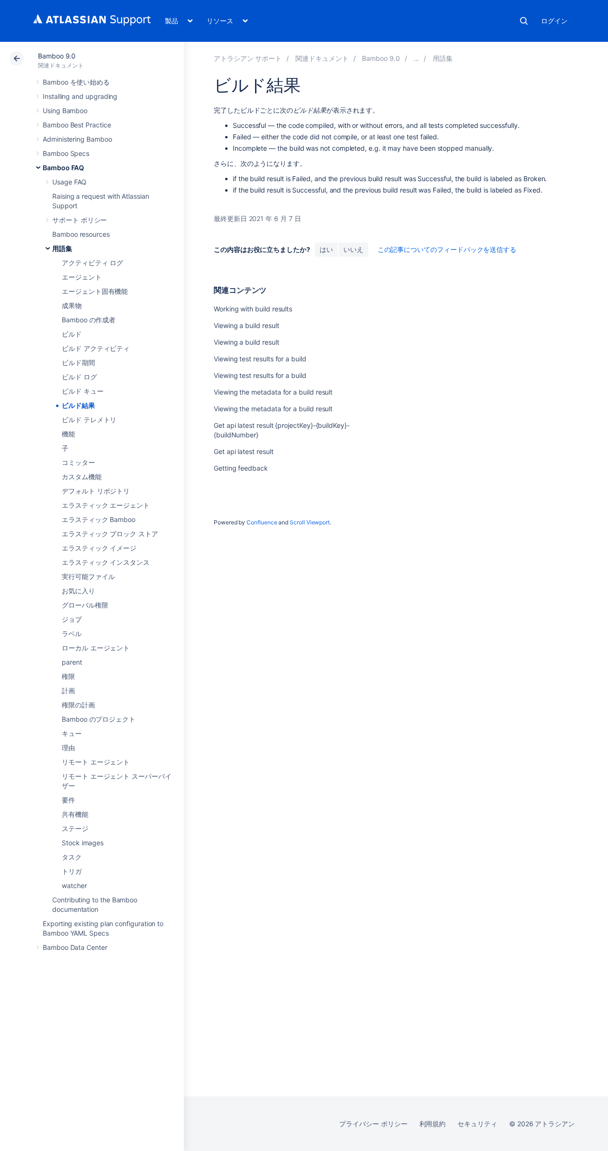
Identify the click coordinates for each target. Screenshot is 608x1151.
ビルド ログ (79, 377)
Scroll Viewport (310, 522)
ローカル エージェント (96, 648)
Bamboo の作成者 (88, 320)
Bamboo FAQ (63, 168)
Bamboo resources (81, 234)
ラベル (72, 633)
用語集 (62, 248)
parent (72, 662)
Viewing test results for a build (260, 359)
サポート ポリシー (79, 220)
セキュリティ (477, 1124)
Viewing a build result (246, 325)
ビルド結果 (78, 405)
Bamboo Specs (66, 153)
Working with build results (253, 309)
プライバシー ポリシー (373, 1124)
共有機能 (75, 814)
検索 (524, 21)
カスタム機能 (82, 477)
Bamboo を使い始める (76, 82)
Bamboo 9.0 (57, 56)
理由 (68, 748)
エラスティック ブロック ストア (110, 534)
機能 (68, 434)
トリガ (72, 871)
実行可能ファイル (88, 576)
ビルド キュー (83, 391)
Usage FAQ (69, 182)
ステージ (75, 828)
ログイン (554, 21)
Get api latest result (244, 451)
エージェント (82, 277)
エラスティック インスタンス (106, 562)
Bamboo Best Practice (77, 125)
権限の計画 (78, 705)
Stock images (83, 843)
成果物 (72, 305)
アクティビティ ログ (92, 263)
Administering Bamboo (77, 139)
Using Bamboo (65, 110)
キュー (72, 733)
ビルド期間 (78, 362)
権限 (68, 676)
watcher (74, 885)
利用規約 (432, 1124)
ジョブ (72, 619)
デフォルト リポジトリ (96, 491)
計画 (68, 691)
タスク (72, 857)
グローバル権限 (85, 605)
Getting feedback (241, 468)
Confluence (262, 522)
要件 (68, 800)
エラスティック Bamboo (98, 519)
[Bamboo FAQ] (416, 58)
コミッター (78, 462)
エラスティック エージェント (106, 505)
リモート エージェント (96, 762)
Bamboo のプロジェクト (98, 719)
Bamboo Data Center (75, 947)
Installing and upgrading (80, 96)
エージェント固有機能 (95, 291)
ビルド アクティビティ (96, 348)
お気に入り (78, 591)
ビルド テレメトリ (89, 420)
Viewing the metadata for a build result (273, 392)
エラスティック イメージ (99, 548)
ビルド (72, 334)
